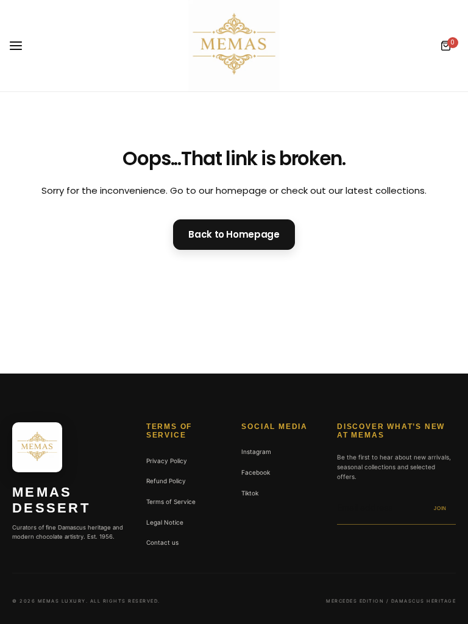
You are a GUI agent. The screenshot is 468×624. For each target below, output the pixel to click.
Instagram (256, 451)
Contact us (162, 542)
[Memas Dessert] (234, 45)
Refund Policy (166, 480)
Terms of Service (171, 501)
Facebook (255, 472)
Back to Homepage (233, 234)
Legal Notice (164, 522)
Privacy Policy (166, 460)
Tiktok (249, 493)
